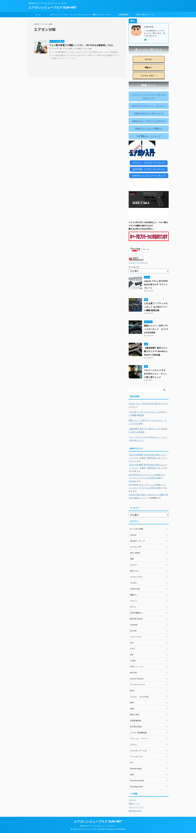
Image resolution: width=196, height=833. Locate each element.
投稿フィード (134, 803)
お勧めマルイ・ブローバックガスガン (149, 121)
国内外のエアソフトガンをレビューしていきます (98, 826)
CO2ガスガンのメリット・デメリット (149, 106)
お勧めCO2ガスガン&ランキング (148, 113)
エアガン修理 (67, 49)
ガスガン (148, 59)
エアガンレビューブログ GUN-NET (53, 7)
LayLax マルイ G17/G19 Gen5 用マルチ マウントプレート (156, 284)
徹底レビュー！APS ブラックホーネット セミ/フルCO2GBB (156, 329)
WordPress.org (135, 811)
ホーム (38, 14)
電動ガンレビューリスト (101, 14)
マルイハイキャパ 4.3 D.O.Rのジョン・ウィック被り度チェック (155, 373)
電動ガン (148, 67)
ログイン (132, 800)
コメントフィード (136, 807)
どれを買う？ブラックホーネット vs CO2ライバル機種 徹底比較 (155, 307)
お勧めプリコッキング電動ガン (149, 128)
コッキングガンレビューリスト (80, 15)
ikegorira (132, 481)
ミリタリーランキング (138, 263)
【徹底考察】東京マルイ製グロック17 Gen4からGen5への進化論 (156, 351)
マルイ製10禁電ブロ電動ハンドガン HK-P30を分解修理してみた (81, 45)
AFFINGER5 (120, 829)
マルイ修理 (77, 49)
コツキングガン (148, 75)
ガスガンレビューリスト (59, 14)
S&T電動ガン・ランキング (149, 136)
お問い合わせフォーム (144, 14)
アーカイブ (134, 267)
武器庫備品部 (123, 14)
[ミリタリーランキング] (136, 259)
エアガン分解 (86, 49)
